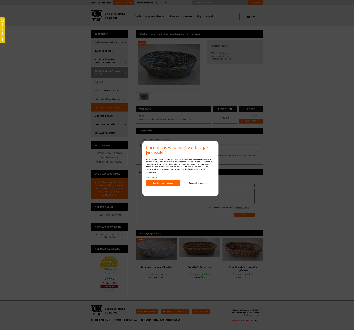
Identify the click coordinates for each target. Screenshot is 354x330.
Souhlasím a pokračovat (163, 183)
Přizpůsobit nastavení (198, 183)
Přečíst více (150, 177)
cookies (185, 159)
